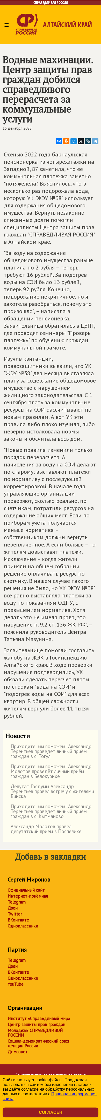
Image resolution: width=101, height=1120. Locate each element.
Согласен (50, 1112)
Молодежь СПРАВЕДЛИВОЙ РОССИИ (35, 1032)
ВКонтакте (18, 920)
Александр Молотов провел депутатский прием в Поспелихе (43, 829)
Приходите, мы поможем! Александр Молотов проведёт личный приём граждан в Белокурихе (48, 771)
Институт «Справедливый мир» (39, 1018)
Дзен (13, 908)
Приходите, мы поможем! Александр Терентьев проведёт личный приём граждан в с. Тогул (48, 751)
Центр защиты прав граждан (36, 1024)
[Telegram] (95, 141)
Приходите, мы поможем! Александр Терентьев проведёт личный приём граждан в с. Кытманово (48, 811)
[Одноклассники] (66, 141)
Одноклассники (23, 926)
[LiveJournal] (88, 141)
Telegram (17, 902)
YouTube (16, 984)
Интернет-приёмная (28, 896)
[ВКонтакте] (59, 141)
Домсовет (18, 1051)
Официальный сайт (26, 890)
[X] (81, 141)
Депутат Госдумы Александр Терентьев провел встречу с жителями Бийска (49, 791)
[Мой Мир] (73, 141)
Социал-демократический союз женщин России (38, 1043)
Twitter (15, 914)
